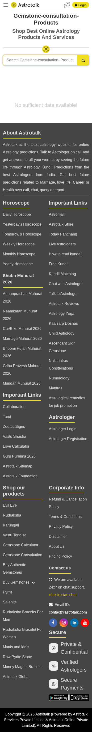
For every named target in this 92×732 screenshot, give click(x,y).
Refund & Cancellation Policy (68, 503)
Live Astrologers (62, 244)
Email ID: (68, 608)
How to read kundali (65, 254)
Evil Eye (10, 505)
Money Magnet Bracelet (22, 667)
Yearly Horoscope (18, 264)
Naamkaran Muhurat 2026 (20, 315)
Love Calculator (16, 446)
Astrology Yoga (61, 313)
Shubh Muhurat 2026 (18, 278)
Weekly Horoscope (19, 244)
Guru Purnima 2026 (19, 456)
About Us (56, 546)
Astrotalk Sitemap (17, 466)
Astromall (57, 214)
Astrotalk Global (16, 677)
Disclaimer (58, 536)
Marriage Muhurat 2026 (22, 339)
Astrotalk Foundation (20, 476)
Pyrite (8, 592)
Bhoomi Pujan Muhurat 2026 (22, 352)
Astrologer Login (62, 429)
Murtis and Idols (16, 647)
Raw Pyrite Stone (17, 657)
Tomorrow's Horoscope (22, 234)
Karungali (11, 525)
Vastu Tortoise (14, 535)
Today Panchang (63, 234)
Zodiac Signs (14, 427)
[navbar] (5, 5)
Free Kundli (58, 264)
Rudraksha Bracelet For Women (23, 633)
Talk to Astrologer (63, 294)
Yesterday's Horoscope (22, 224)
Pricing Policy (60, 556)
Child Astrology (61, 333)
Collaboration (14, 407)
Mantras (55, 388)
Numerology (59, 378)
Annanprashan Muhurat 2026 (22, 297)
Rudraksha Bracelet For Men (23, 616)
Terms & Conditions (65, 517)
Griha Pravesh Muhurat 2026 (22, 369)
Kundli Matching (62, 274)
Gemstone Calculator (20, 545)
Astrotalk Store (61, 224)
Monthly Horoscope (19, 254)
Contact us (60, 568)
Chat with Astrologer (66, 284)
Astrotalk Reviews (64, 304)
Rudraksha (12, 515)
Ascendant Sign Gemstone (62, 347)
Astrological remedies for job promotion (67, 402)
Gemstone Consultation (22, 555)
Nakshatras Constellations (61, 364)
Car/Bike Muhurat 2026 (22, 329)
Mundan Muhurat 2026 (22, 383)
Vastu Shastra (14, 436)
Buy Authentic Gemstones (14, 568)
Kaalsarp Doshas (63, 323)
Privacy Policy (61, 527)
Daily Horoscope (17, 214)
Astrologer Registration (68, 439)
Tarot (7, 417)
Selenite (10, 602)
